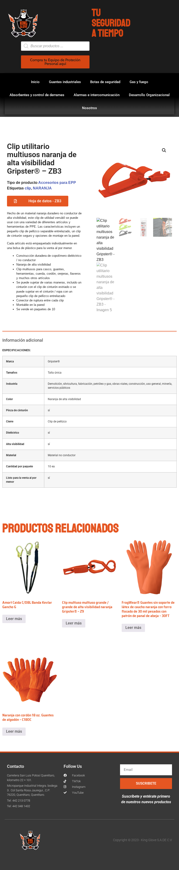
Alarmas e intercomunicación (97, 95)
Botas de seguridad (105, 82)
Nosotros (89, 108)
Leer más (14, 619)
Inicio (35, 82)
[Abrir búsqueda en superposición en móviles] (55, 46)
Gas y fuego (139, 82)
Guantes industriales (65, 82)
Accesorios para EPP (57, 183)
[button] (164, 150)
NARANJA (42, 188)
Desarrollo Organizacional (149, 95)
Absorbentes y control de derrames (37, 95)
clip (28, 188)
